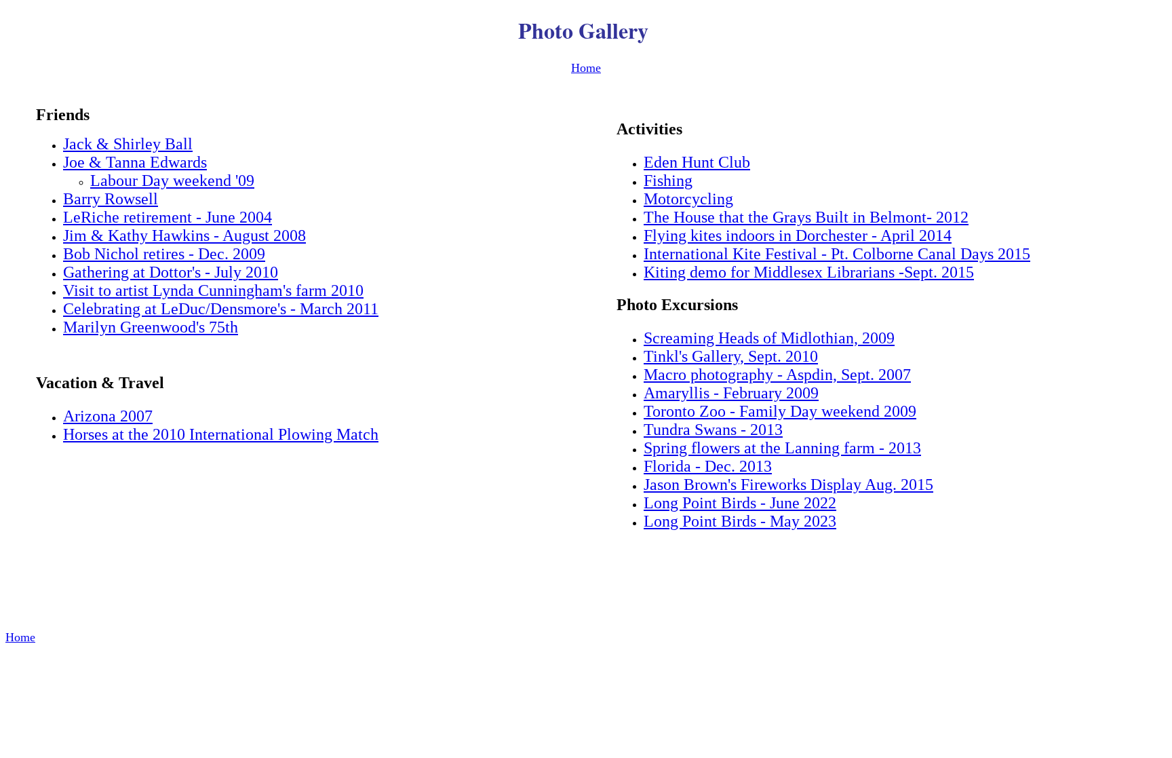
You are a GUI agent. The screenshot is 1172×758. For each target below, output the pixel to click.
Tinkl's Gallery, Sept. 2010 (731, 356)
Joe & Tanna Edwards (135, 162)
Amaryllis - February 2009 (731, 393)
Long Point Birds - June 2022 (740, 503)
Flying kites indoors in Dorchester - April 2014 (798, 235)
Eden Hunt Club (697, 162)
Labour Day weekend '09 (172, 180)
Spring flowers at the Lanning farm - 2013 (782, 448)
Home (586, 68)
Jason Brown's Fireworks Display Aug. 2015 (788, 484)
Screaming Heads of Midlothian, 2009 (769, 338)
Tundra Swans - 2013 (713, 429)
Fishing (668, 180)
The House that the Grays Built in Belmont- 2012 (806, 217)
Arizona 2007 (108, 416)
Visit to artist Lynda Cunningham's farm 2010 (213, 290)
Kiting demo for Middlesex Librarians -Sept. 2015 (809, 272)
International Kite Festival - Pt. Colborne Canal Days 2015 (837, 254)
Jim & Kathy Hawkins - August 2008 (184, 235)
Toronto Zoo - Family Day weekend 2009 (780, 411)
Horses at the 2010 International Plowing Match (220, 434)
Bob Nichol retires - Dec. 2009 (164, 254)
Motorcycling (688, 199)
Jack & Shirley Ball (128, 144)
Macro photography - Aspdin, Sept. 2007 (777, 374)
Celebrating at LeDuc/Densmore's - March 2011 (220, 309)
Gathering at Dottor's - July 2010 (170, 272)
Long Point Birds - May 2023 (740, 521)
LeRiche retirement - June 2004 (167, 217)
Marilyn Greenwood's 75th (150, 327)
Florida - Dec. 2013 (708, 466)
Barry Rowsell (110, 199)
